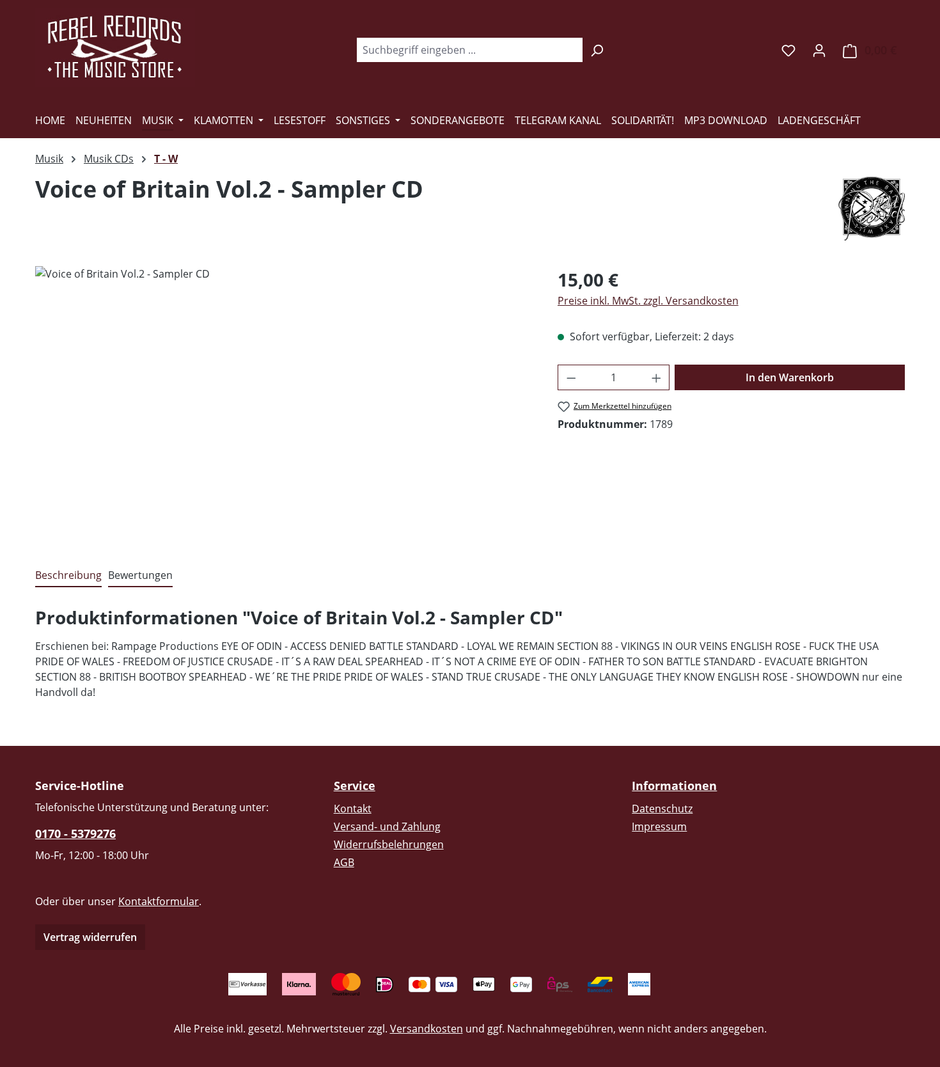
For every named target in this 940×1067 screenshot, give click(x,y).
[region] (283, 403)
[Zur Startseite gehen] (115, 47)
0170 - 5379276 (75, 833)
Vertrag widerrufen (90, 937)
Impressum (659, 826)
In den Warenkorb (790, 377)
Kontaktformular (158, 901)
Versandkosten (426, 1029)
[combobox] (469, 50)
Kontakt (353, 809)
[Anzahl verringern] (571, 377)
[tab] (68, 575)
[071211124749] (283, 403)
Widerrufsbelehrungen (389, 844)
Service (354, 785)
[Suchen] (597, 50)
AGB (344, 862)
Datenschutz (662, 809)
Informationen (674, 785)
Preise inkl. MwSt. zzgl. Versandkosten (648, 301)
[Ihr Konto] (819, 50)
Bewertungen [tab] (140, 575)
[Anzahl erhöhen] (656, 377)
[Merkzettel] (788, 50)
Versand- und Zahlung (387, 826)
